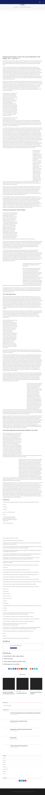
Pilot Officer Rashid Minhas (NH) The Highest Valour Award (9, 693)
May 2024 (4, 762)
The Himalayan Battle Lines (21, 693)
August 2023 (5, 771)
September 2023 (5, 769)
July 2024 (4, 758)
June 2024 (4, 760)
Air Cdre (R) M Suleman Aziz (26, 7)
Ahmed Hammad (38, 691)
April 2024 (4, 764)
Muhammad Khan (11, 691)
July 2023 (4, 773)
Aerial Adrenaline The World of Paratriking (36, 693)
